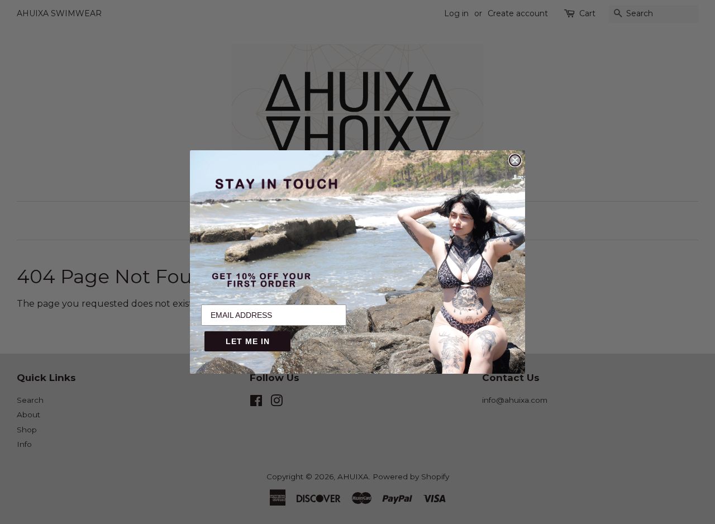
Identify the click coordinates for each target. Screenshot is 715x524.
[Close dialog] (515, 160)
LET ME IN (248, 341)
